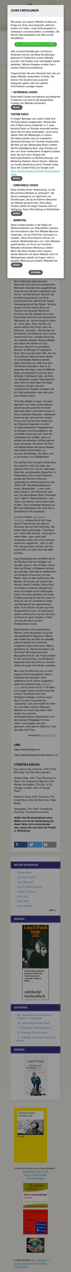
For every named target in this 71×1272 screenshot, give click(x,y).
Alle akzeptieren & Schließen (35, 44)
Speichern (35, 272)
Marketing (19, 220)
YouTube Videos (20, 114)
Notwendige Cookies (25, 92)
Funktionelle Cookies (25, 185)
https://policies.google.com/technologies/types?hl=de (35, 172)
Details (16, 107)
